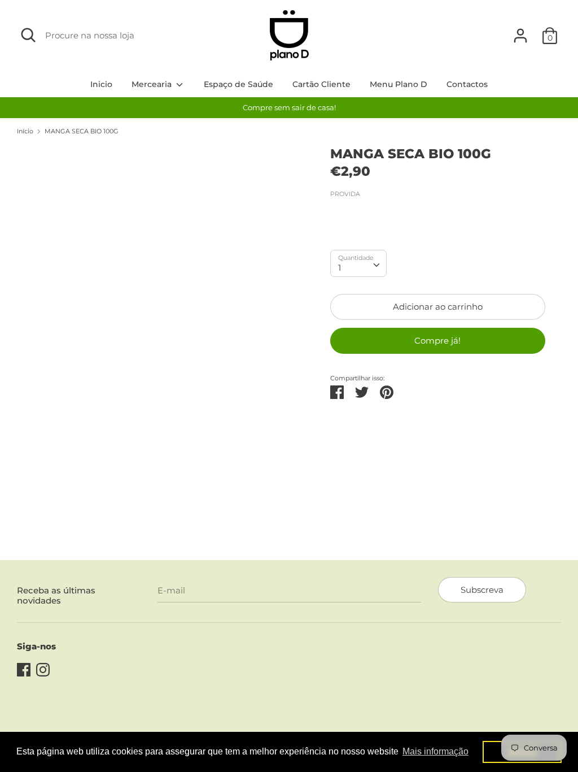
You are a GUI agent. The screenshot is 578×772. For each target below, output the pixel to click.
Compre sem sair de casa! (289, 107)
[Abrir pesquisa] (28, 35)
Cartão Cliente (321, 84)
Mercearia (153, 84)
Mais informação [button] (435, 751)
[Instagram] (43, 668)
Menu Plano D (398, 84)
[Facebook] (23, 668)
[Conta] (520, 30)
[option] (289, 107)
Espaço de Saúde (238, 84)
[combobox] (358, 263)
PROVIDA (345, 194)
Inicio (101, 84)
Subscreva (482, 589)
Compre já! (437, 340)
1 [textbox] (339, 267)
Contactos (467, 84)
